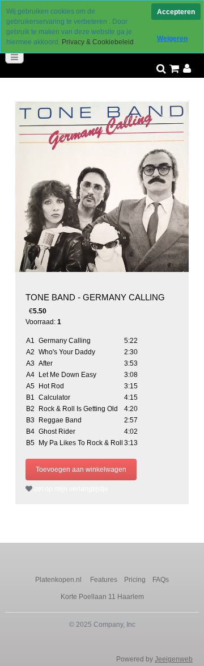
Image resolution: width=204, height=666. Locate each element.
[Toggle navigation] (14, 57)
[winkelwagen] (174, 69)
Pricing (135, 580)
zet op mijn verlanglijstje (70, 489)
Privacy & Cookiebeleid (98, 42)
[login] (187, 69)
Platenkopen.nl (59, 580)
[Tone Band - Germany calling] (102, 187)
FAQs (160, 580)
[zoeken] (161, 69)
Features (103, 580)
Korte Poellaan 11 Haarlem (102, 597)
